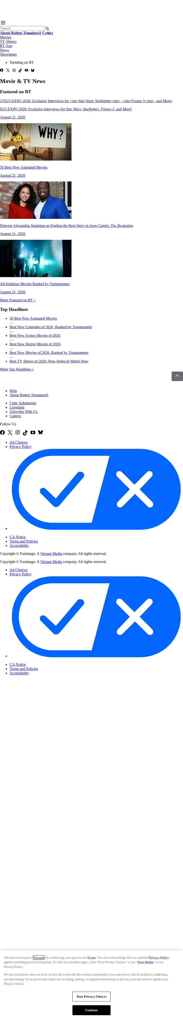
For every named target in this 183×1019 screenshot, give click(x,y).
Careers (15, 416)
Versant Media (51, 554)
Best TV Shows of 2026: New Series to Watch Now (49, 361)
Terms (91, 957)
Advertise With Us (23, 412)
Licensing (17, 407)
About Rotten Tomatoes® (29, 395)
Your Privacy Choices (30, 533)
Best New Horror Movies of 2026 (35, 344)
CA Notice (18, 537)
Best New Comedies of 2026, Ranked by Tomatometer (51, 327)
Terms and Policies (24, 541)
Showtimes (8, 54)
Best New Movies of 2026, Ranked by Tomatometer (49, 353)
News (4, 50)
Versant (39, 957)
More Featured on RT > (18, 300)
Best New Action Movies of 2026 (35, 335)
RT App (6, 46)
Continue (91, 1010)
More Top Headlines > (17, 369)
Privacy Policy (20, 447)
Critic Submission (23, 403)
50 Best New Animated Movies (33, 318)
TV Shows (8, 41)
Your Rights (145, 962)
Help (13, 391)
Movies (5, 37)
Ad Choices (18, 442)
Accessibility (19, 546)
